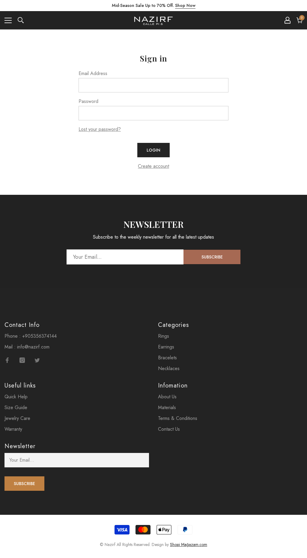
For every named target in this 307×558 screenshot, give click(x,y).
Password (88, 101)
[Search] (21, 20)
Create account (153, 166)
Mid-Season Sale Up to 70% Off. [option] (153, 5)
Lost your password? (100, 129)
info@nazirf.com (33, 346)
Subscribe (212, 257)
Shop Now (185, 5)
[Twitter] (37, 360)
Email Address (93, 73)
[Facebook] (7, 360)
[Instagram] (22, 360)
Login (153, 150)
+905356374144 (39, 336)
